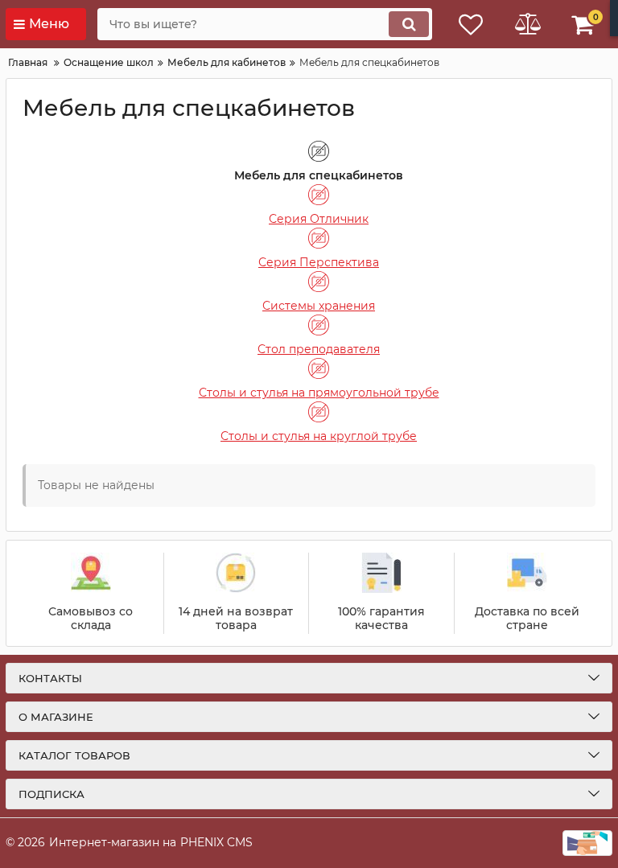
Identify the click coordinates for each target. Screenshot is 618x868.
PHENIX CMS (216, 842)
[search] (409, 24)
